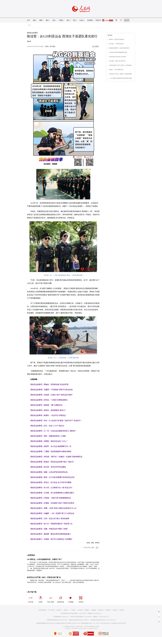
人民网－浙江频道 (49, 46)
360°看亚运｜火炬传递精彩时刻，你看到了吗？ (44, 559)
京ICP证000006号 (105, 623)
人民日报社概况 (42, 610)
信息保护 (115, 610)
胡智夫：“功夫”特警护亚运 (116, 69)
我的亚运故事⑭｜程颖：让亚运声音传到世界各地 (49, 472)
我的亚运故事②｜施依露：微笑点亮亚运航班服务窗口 (50, 534)
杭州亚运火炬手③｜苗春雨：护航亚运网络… (121, 74)
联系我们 (122, 610)
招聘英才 (66, 610)
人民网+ (40, 602)
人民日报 (30, 602)
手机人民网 (50, 602)
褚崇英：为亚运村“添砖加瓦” (116, 39)
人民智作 (80, 602)
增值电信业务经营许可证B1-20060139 (78, 620)
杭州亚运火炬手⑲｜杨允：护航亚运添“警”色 (44, 577)
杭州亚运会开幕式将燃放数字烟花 (118, 52)
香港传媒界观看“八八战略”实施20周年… (119, 48)
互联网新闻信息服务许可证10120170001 (57, 620)
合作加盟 (80, 610)
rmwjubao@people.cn (104, 616)
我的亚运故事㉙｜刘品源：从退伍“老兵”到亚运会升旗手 (51, 395)
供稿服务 (87, 610)
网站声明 (101, 610)
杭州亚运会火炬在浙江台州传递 (117, 56)
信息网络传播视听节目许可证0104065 (46, 623)
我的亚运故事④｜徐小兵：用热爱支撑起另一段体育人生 (51, 524)
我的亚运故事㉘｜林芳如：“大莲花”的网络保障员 (49, 400)
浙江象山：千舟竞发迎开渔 (116, 43)
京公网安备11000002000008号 (118, 623)
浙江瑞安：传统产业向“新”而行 (117, 61)
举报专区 (98, 20)
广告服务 (73, 610)
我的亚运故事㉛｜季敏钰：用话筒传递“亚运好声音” (49, 384)
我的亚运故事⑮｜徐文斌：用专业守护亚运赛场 (48, 467)
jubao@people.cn (97, 613)
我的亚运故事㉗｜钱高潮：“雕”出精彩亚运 (46, 405)
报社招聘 (59, 610)
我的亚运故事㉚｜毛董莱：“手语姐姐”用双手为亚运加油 (51, 390)
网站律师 (108, 610)
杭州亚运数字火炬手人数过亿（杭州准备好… (121, 65)
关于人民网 (51, 610)
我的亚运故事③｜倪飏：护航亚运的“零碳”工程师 (49, 529)
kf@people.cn (65, 616)
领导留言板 (60, 602)
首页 (28, 20)
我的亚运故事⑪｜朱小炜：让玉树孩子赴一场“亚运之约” (51, 487)
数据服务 (94, 610)
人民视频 (70, 602)
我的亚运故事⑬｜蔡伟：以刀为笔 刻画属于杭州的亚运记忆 (52, 477)
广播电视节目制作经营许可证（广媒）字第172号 (102, 620)
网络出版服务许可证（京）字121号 (91, 623)
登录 (127, 20)
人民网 (29, 25)
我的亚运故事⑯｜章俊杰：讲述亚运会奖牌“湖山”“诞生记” (52, 462)
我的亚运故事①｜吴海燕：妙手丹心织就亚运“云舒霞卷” (51, 539)
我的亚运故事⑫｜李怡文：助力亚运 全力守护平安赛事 (50, 482)
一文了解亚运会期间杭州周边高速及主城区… (121, 78)
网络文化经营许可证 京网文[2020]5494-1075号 (69, 623)
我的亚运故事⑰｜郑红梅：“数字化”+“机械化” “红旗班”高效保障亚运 (56, 457)
